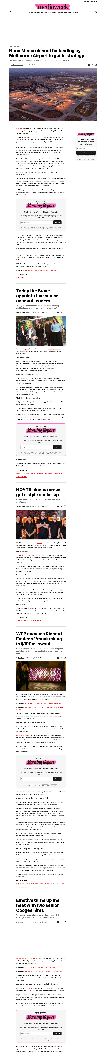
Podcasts (60, 12)
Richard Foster (25, 884)
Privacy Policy (54, 227)
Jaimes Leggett (42, 473)
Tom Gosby (21, 658)
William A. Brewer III (22, 887)
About (70, 12)
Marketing (44, 12)
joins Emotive (29, 988)
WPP (17, 884)
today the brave (21, 476)
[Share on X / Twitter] (92, 65)
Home (10, 46)
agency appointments (55, 473)
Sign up (57, 222)
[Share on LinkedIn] (96, 65)
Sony (62, 884)
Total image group (35, 620)
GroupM (41, 884)
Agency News (20, 473)
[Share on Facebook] (89, 65)
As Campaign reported (23, 735)
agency (26, 349)
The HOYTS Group (22, 620)
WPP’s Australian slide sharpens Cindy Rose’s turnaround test (43, 703)
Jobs (65, 12)
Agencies (37, 12)
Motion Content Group (52, 884)
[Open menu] (10, 12)
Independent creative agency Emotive (27, 958)
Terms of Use (45, 227)
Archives (75, 12)
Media (31, 12)
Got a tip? (86, 1)
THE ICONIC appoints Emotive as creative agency (40, 967)
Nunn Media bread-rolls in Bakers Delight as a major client (39, 270)
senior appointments (54, 349)
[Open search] (96, 12)
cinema (39, 543)
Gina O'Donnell (31, 473)
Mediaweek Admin (17, 65)
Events (54, 12)
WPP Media (34, 884)
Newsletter (93, 1)
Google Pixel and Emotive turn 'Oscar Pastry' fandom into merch (44, 971)
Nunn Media (20, 128)
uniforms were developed (26, 555)
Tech (49, 12)
